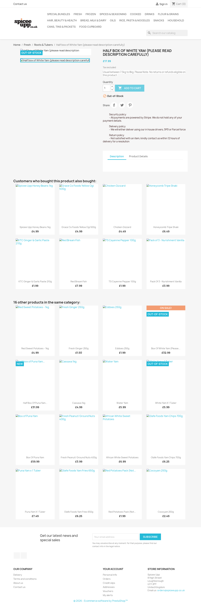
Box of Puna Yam (35, 457)
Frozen (91, 14)
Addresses (109, 587)
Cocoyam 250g (166, 511)
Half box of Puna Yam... (35, 402)
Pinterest (130, 105)
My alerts (108, 595)
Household (176, 20)
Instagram (24, 555)
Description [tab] (117, 156)
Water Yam (122, 402)
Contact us (20, 4)
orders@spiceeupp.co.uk (171, 590)
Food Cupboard (90, 26)
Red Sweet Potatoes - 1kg (35, 348)
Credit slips (109, 582)
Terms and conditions (25, 578)
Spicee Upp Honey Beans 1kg (35, 227)
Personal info (110, 574)
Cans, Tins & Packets (61, 26)
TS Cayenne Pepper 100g (122, 281)
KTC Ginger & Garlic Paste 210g (35, 281)
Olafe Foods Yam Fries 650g (78, 511)
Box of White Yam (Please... (165, 348)
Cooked (135, 14)
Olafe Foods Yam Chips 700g (166, 457)
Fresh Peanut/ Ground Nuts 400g (79, 457)
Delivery (17, 574)
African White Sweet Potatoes (122, 457)
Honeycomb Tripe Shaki (165, 227)
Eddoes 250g (122, 348)
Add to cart (129, 88)
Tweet (122, 105)
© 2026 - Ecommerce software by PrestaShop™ (100, 600)
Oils (113, 20)
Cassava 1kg (78, 402)
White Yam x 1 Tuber (166, 402)
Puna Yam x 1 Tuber (35, 511)
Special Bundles (58, 14)
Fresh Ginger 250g (79, 348)
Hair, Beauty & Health (62, 20)
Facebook (17, 555)
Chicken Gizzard (122, 227)
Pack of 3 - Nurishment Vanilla (166, 281)
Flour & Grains (168, 14)
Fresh (78, 14)
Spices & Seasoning (113, 14)
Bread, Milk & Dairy (93, 20)
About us (18, 582)
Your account (113, 569)
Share (114, 105)
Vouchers (108, 591)
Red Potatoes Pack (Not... (122, 511)
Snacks (158, 20)
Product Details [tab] (138, 156)
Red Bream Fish (79, 281)
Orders (107, 578)
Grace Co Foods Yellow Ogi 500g (79, 227)
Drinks (149, 14)
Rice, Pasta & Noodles (134, 20)
